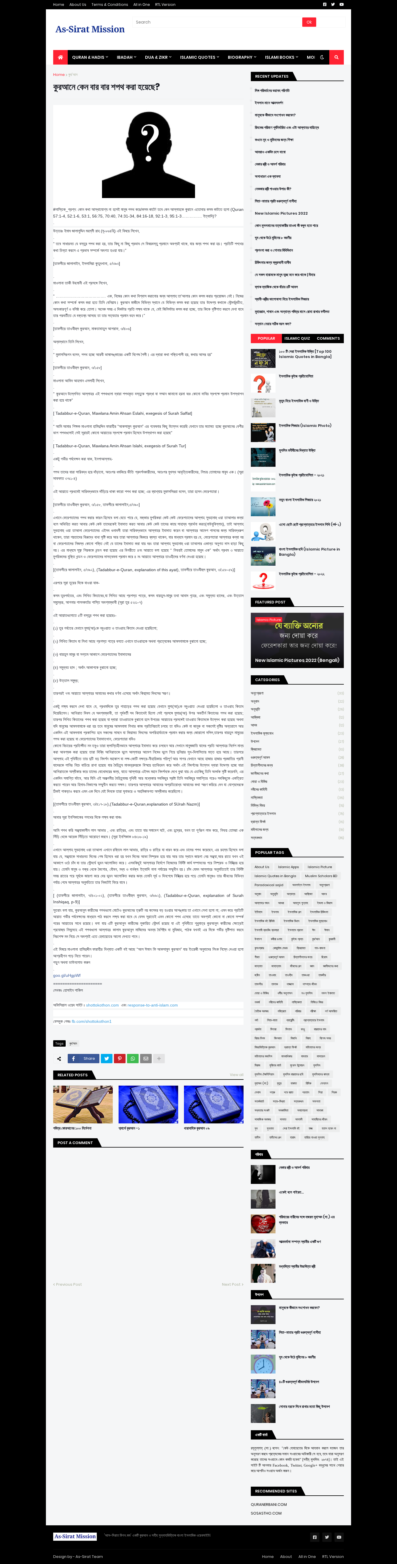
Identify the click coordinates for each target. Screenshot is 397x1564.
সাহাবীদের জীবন (319, 1119)
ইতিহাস (258, 912)
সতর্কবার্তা (259, 1101)
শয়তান (305, 1092)
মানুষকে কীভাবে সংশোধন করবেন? (275, 115)
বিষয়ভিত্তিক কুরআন (265, 1047)
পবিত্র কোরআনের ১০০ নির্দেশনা (72, 1128)
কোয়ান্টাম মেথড (280, 948)
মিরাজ (257, 1065)
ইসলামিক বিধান (291, 921)
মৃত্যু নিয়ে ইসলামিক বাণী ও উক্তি (299, 401)
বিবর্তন (294, 1038)
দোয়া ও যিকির (297, 781)
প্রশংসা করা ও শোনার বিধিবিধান (274, 250)
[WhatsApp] (133, 1058)
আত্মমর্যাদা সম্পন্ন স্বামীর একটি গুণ (300, 1241)
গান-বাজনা (319, 948)
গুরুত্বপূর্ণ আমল (297, 757)
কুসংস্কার (259, 948)
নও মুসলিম (306, 993)
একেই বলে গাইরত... (291, 1192)
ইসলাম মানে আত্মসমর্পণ (269, 103)
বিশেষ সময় (325, 1038)
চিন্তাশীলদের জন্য (297, 765)
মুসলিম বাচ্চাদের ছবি (293, 1074)
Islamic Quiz (297, 338)
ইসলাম (275, 912)
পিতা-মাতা (272, 1020)
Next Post (231, 1284)
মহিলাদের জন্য (297, 829)
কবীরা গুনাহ (276, 939)
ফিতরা (273, 1029)
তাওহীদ (289, 975)
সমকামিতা (283, 1110)
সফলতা (316, 1101)
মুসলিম (316, 1065)
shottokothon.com (102, 1005)
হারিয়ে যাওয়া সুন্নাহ (314, 1137)
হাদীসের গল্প (275, 1137)
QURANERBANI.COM (269, 1504)
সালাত (283, 1119)
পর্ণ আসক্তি (331, 1011)
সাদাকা (319, 1110)
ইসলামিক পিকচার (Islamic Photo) (305, 425)
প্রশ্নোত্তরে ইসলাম (297, 813)
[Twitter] (106, 1058)
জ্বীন (257, 975)
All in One (141, 4)
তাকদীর (322, 975)
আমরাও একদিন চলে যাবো (270, 152)
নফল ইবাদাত (328, 993)
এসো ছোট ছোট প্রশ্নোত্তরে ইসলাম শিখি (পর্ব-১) (310, 524)
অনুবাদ (297, 701)
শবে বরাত (288, 1092)
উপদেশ (297, 741)
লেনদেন (324, 1083)
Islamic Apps (288, 867)
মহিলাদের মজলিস (263, 1056)
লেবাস (258, 1092)
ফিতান (288, 1029)
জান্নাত (258, 966)
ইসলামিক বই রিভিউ (265, 921)
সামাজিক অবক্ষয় (263, 1119)
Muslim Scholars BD (321, 876)
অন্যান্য (291, 894)
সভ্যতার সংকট (262, 1110)
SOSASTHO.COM (266, 1513)
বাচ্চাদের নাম (320, 1029)
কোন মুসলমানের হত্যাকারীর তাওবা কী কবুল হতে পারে (286, 225)
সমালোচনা (302, 1110)
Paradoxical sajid (269, 885)
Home (58, 4)
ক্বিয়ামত (297, 749)
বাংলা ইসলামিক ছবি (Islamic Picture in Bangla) (309, 552)
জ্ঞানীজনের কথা (297, 773)
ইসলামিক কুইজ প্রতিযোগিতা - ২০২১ (301, 475)
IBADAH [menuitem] (125, 57)
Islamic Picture (320, 867)
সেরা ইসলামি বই (291, 1128)
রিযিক (308, 1083)
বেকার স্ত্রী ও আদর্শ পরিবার (270, 164)
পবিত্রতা (282, 1011)
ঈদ (313, 930)
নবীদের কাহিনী (297, 789)
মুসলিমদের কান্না (320, 1074)
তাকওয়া (306, 975)
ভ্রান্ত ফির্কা (297, 821)
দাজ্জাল (290, 984)
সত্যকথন (297, 837)
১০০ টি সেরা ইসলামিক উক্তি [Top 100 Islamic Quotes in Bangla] (305, 354)
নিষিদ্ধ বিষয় (297, 805)
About (286, 1556)
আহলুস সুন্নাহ (300, 903)
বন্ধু (303, 1029)
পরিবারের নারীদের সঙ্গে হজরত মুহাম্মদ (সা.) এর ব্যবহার (307, 1219)
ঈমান (327, 930)
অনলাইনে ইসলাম (301, 885)
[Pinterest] (120, 1058)
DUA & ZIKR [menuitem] (156, 57)
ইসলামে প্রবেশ (295, 930)
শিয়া (320, 1092)
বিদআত (278, 1038)
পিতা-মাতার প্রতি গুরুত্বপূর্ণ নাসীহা (276, 201)
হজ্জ (311, 1128)
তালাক (274, 984)
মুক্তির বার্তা (275, 1065)
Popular (266, 338)
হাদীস (257, 1137)
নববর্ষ (257, 1002)
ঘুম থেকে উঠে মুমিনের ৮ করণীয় (273, 238)
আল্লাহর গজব (262, 903)
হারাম (292, 1137)
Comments (328, 338)
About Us (77, 4)
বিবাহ (308, 1038)
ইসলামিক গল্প (294, 912)
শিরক (334, 1092)
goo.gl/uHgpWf (67, 975)
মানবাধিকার (286, 1056)
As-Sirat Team (89, 1556)
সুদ (256, 1128)
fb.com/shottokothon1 (92, 1021)
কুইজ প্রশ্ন (297, 939)
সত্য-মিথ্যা (279, 1101)
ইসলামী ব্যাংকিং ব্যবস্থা (267, 930)
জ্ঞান (312, 966)
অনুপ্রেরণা (297, 693)
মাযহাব (304, 1056)
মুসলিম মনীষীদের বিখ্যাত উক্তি (297, 450)
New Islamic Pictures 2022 (281, 213)
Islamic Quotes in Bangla (275, 876)
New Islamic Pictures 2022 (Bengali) (297, 660)
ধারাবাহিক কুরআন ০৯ (197, 1128)
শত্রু (272, 1092)
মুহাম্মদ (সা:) (261, 1083)
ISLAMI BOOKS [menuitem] (279, 57)
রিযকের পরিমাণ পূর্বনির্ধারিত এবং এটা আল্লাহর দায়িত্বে (287, 127)
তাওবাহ (272, 975)
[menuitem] (60, 57)
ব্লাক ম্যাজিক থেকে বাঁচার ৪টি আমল (276, 287)
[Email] (146, 1058)
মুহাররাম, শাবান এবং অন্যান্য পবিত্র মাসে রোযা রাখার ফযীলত (292, 311)
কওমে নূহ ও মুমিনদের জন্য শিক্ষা (274, 139)
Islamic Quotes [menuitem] (197, 57)
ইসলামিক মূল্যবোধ (297, 733)
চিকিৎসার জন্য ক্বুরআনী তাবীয (273, 262)
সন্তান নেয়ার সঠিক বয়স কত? (273, 324)
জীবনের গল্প (295, 966)
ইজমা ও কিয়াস (324, 903)
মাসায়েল (321, 1056)
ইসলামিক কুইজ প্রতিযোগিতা (296, 376)
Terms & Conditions (110, 4)
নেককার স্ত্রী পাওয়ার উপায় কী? (273, 189)
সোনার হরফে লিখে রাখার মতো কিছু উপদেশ (304, 1406)
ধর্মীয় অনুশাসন (285, 993)
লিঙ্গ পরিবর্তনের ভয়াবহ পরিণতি (272, 90)
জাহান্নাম (276, 966)
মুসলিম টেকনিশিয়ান (264, 1074)
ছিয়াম (324, 957)
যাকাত (294, 1083)
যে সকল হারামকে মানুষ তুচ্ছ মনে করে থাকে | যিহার (285, 274)
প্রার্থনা (258, 1029)
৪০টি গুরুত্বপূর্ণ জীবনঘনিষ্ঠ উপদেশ (299, 1382)
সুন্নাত (270, 1128)
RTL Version (165, 4)
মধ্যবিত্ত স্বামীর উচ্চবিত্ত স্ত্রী (297, 1266)
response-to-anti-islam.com (153, 1005)
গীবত (257, 957)
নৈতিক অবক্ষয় (262, 1011)
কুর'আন (73, 74)
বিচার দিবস (260, 1038)
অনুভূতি (297, 709)
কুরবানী (332, 939)
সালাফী (299, 1119)
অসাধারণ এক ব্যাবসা (268, 176)
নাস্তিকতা (297, 797)
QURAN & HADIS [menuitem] (88, 57)
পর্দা (256, 1020)
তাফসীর (258, 984)
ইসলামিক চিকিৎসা (319, 912)
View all (237, 1074)
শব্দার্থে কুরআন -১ (129, 1128)
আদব (297, 725)
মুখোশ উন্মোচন (297, 1065)
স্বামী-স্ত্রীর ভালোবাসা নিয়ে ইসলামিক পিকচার (282, 299)
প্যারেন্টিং (290, 1020)
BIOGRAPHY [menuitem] (240, 57)
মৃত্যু (279, 1083)
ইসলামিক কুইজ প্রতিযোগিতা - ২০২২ (301, 574)
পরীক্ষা (313, 1011)
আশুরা (281, 903)
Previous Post (69, 1284)
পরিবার (298, 1011)
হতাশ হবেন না (329, 1128)
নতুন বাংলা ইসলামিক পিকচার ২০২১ (300, 500)
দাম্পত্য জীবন (310, 984)
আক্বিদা (297, 717)
